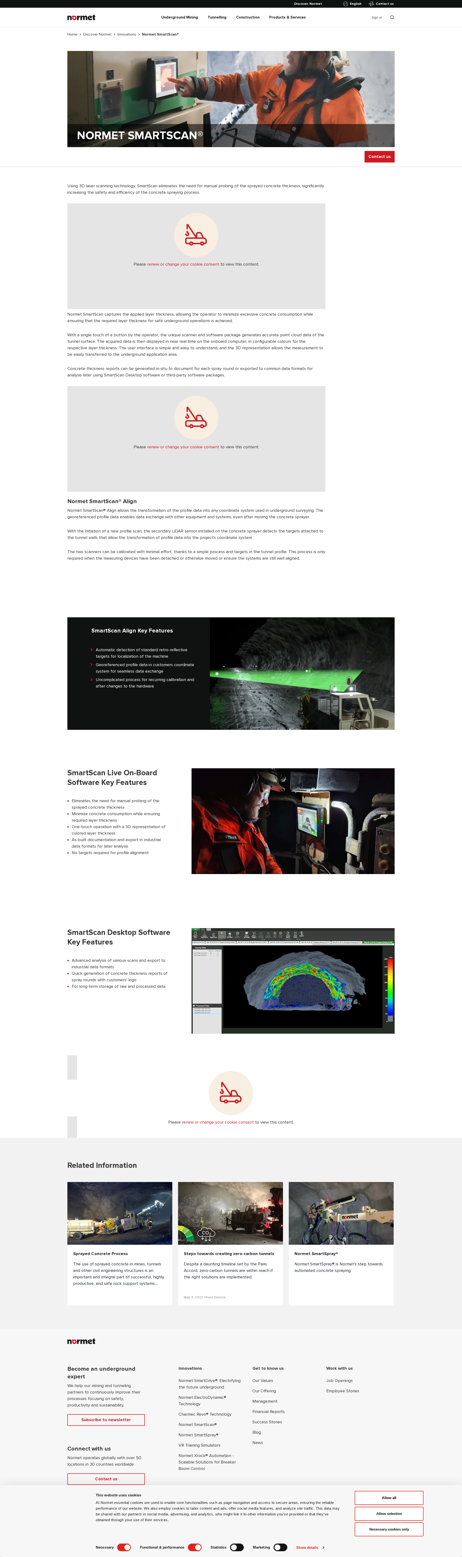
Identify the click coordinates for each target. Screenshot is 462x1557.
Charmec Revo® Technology (205, 1414)
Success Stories (267, 1422)
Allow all (389, 1498)
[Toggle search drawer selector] (392, 17)
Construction (248, 17)
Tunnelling (217, 17)
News (257, 1442)
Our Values (262, 1380)
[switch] (195, 1547)
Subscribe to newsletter (106, 1419)
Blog (256, 1432)
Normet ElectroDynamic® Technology (202, 1401)
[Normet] (81, 17)
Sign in (377, 17)
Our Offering (264, 1391)
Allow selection (389, 1514)
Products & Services (287, 17)
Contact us (385, 4)
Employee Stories (342, 1391)
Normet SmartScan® (198, 1424)
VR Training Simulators (199, 1445)
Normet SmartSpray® (198, 1435)
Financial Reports (268, 1411)
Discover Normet (97, 34)
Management (264, 1401)
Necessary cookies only (389, 1529)
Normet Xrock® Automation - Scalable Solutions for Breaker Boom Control (207, 1462)
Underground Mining (179, 17)
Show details (307, 1547)
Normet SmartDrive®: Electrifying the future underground (210, 1384)
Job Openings (339, 1380)
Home (72, 34)
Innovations (126, 34)
